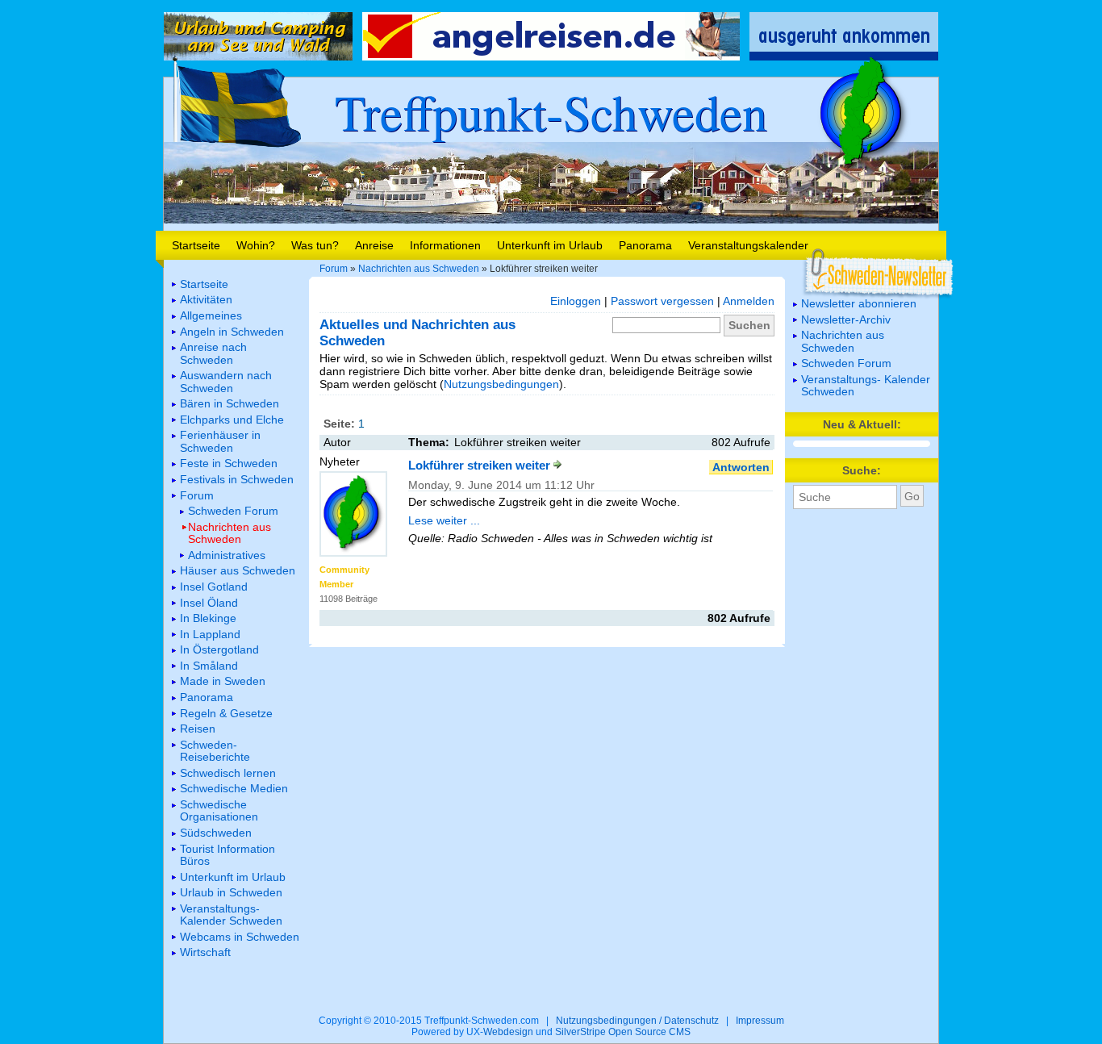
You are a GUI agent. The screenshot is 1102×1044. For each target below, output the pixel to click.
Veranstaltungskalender (748, 245)
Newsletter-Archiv (846, 319)
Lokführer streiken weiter (480, 465)
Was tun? (315, 245)
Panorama (645, 245)
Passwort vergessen (662, 300)
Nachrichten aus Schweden (418, 268)
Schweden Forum (846, 363)
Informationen (445, 245)
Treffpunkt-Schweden (551, 111)
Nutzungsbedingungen (501, 384)
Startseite (196, 245)
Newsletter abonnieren (858, 303)
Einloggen (575, 300)
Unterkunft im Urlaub (550, 245)
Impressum (760, 1020)
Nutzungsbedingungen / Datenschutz (637, 1020)
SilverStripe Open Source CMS (623, 1032)
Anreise (374, 245)
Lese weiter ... (444, 520)
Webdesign (508, 1032)
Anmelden (748, 300)
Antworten (741, 467)
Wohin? (255, 245)
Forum (333, 268)
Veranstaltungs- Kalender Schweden (865, 385)
